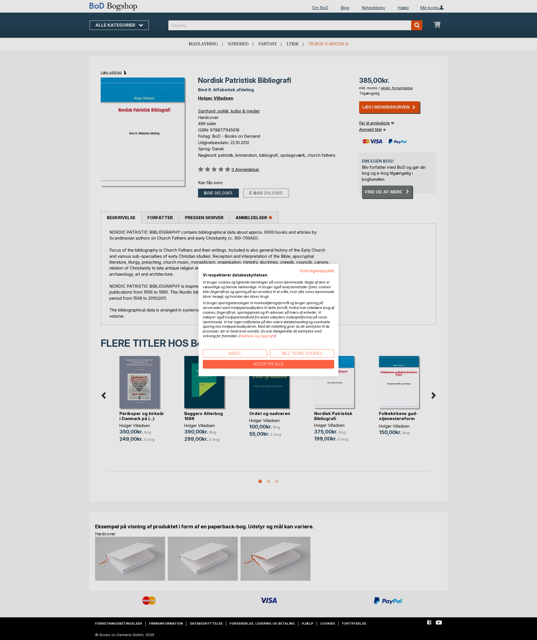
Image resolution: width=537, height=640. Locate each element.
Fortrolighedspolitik (317, 271)
